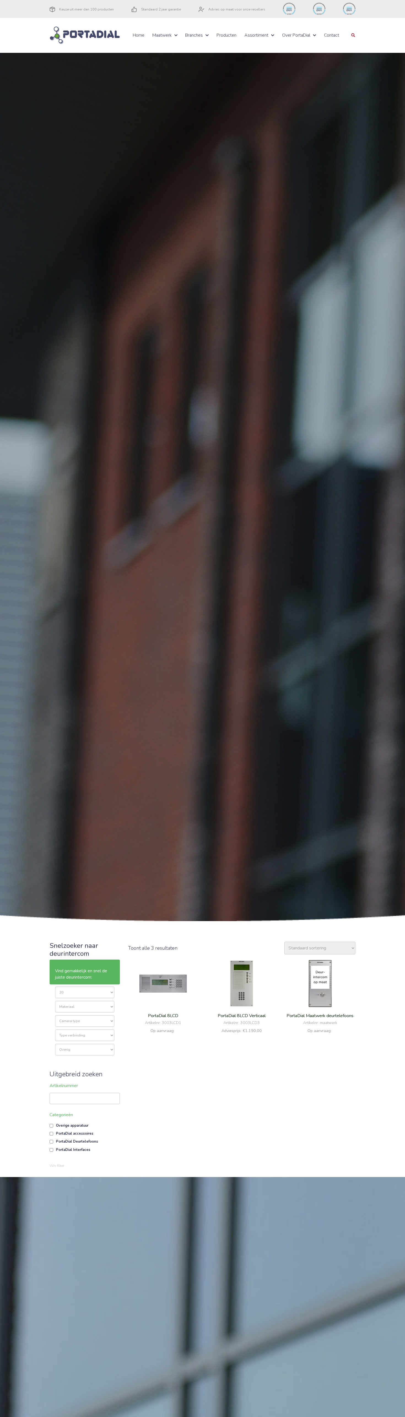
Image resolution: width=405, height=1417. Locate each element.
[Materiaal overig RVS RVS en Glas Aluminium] (84, 1006)
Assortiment (256, 35)
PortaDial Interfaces (73, 1149)
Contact (331, 35)
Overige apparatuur (72, 1125)
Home (138, 35)
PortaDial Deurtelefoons (77, 1141)
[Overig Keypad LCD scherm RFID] (84, 1049)
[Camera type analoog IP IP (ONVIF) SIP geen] (84, 1021)
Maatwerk (162, 35)
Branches (194, 35)
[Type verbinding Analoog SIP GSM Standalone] (84, 1035)
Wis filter (57, 1165)
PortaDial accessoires (74, 1133)
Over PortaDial (296, 35)
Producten (226, 35)
